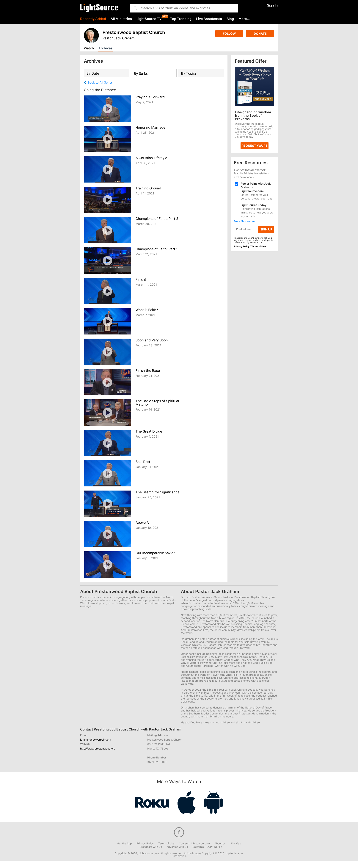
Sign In (272, 5)
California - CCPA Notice (207, 847)
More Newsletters (244, 221)
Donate (260, 33)
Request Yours (254, 145)
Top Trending (180, 19)
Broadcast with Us (151, 847)
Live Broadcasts (209, 19)
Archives (105, 48)
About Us (220, 843)
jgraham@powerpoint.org (95, 739)
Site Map (235, 843)
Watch (89, 48)
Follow (229, 33)
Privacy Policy (241, 246)
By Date (93, 73)
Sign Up (266, 229)
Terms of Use (258, 246)
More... (244, 19)
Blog (230, 19)
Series (141, 74)
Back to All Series (100, 82)
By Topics (189, 73)
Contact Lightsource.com (194, 843)
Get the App (124, 843)
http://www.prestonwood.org (97, 748)
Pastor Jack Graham (119, 38)
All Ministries (121, 19)
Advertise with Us (177, 847)
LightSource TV (149, 19)
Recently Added (93, 19)
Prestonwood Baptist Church (134, 32)
